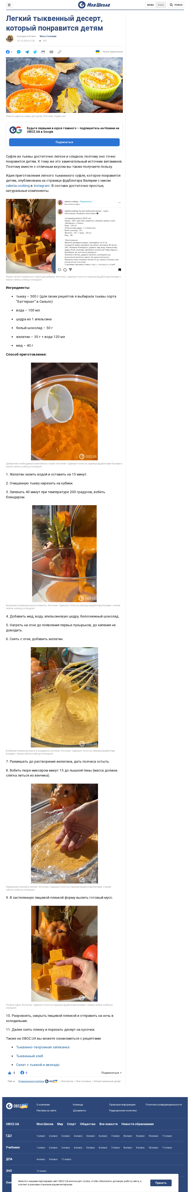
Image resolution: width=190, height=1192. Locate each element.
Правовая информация (122, 1104)
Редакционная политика (31, 1081)
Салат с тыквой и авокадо (38, 1065)
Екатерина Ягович (26, 36)
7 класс (115, 1136)
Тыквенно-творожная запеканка (42, 1047)
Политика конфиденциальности (164, 1104)
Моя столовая (48, 36)
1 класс (41, 1136)
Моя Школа (67, 1081)
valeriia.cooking (18, 186)
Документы (79, 1110)
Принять (160, 1182)
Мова (150, 5)
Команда (78, 1104)
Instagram (42, 186)
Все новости (108, 1124)
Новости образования (138, 1124)
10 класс (153, 1136)
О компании (43, 1104)
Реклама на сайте (46, 1110)
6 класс (103, 1136)
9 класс (140, 1136)
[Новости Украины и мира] (51, 1082)
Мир (60, 1124)
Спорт (71, 1124)
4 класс (78, 1136)
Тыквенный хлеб (29, 1056)
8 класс (128, 1136)
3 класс (65, 1136)
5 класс (90, 1136)
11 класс (167, 1136)
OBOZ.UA (12, 1124)
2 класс (53, 1136)
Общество (88, 1124)
